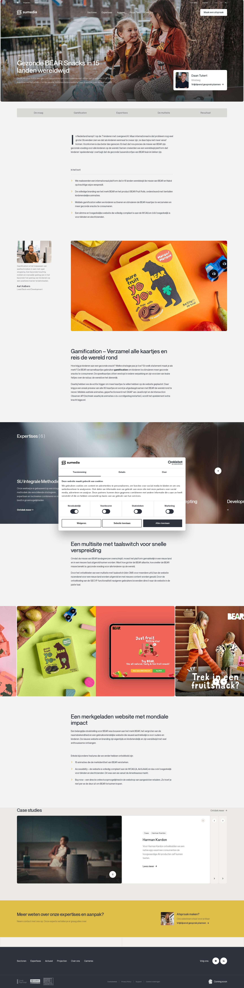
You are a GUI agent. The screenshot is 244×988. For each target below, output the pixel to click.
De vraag (38, 112)
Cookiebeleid (112, 982)
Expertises (107, 12)
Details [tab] (122, 472)
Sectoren (92, 12)
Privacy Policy (126, 982)
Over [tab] (164, 472)
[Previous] (216, 681)
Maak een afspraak (214, 12)
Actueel (121, 12)
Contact (205, 3)
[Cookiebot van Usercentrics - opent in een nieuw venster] (170, 463)
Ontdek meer (217, 810)
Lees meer (148, 866)
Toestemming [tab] (79, 472)
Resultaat (206, 112)
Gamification (80, 112)
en (216, 3)
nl (226, 3)
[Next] (218, 470)
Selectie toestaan (122, 523)
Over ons (148, 12)
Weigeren (81, 523)
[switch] (106, 511)
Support (139, 982)
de (221, 3)
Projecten (26, 3)
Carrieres (194, 3)
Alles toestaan (163, 523)
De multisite (164, 112)
